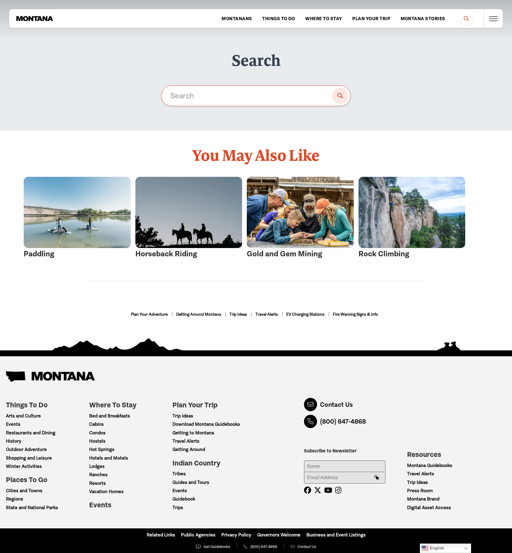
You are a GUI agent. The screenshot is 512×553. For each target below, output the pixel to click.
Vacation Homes (106, 491)
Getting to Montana (193, 433)
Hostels (97, 441)
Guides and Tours (190, 482)
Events (13, 424)
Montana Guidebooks (429, 465)
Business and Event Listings (336, 535)
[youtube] (328, 490)
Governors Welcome (278, 535)
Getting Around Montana (199, 314)
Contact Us (336, 405)
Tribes (179, 473)
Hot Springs (101, 449)
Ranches (98, 474)
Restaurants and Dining (30, 433)
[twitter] (317, 490)
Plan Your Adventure (150, 314)
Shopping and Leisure (29, 458)
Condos (97, 433)
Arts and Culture (23, 416)
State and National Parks (32, 507)
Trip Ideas (238, 314)
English (436, 548)
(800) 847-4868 (343, 421)
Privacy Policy (236, 535)
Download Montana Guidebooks (206, 424)
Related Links (161, 535)
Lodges (97, 466)
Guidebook (183, 499)
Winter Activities (24, 466)
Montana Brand (423, 499)
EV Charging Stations (305, 314)
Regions (14, 499)
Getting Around (188, 449)
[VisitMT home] (34, 18)
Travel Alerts (267, 314)
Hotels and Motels (108, 458)
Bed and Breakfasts (109, 416)
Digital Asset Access (429, 507)
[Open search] (466, 18)
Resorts (97, 483)
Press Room (420, 490)
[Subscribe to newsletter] (376, 477)
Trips (177, 507)
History (13, 441)
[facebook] (307, 490)
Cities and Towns (24, 490)
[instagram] (338, 490)
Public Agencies (198, 535)
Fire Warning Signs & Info (355, 314)
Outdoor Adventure (26, 449)
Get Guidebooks (217, 546)
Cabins (96, 424)
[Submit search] (340, 96)
